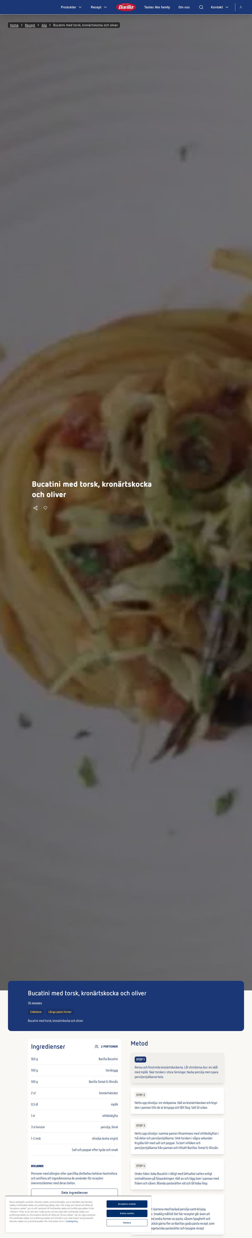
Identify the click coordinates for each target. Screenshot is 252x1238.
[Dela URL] (35, 508)
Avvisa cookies (127, 1213)
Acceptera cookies (127, 1204)
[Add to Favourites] (45, 508)
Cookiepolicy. (72, 1221)
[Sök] (201, 7)
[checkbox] (177, 1068)
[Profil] (241, 7)
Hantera (127, 1222)
